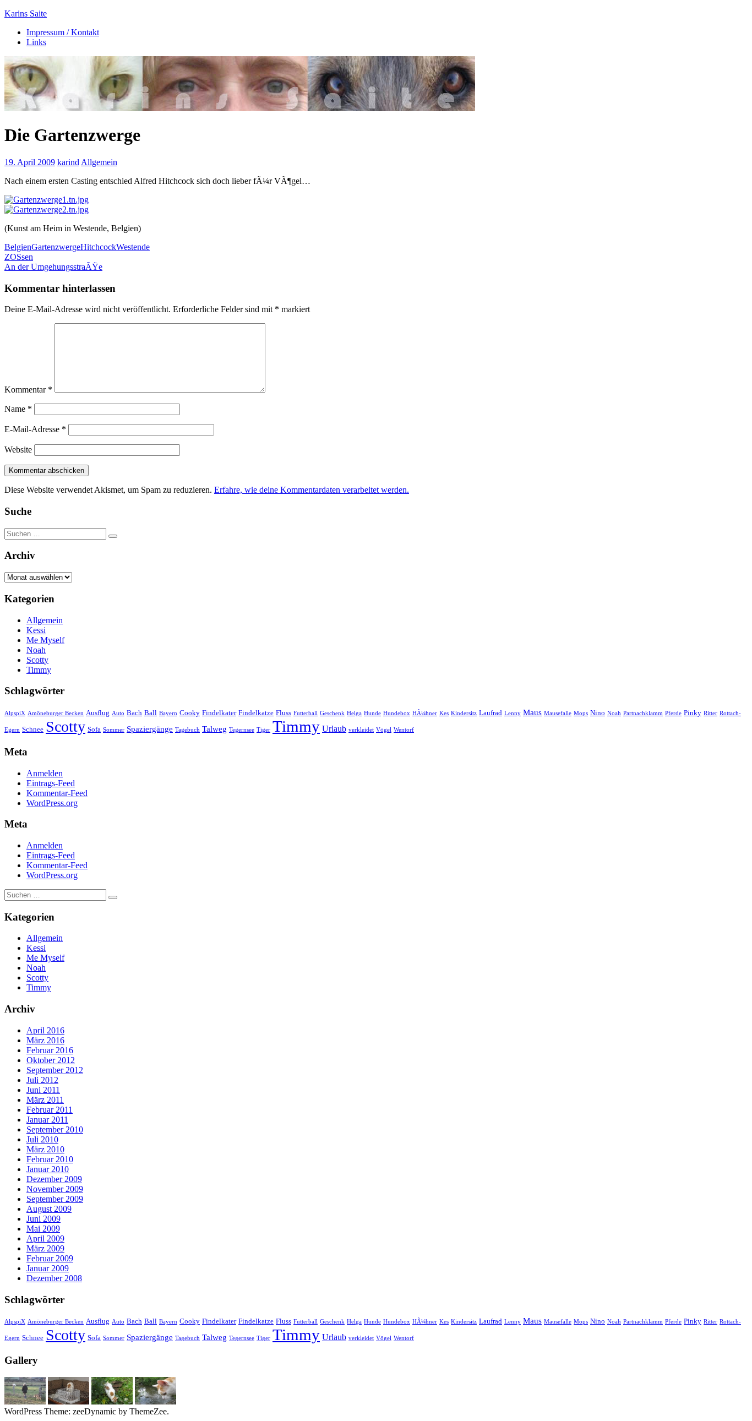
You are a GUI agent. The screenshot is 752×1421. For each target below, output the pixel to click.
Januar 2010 (47, 1169)
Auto (118, 713)
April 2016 (45, 1030)
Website (18, 449)
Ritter (710, 713)
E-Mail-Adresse (35, 429)
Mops (581, 713)
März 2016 (45, 1040)
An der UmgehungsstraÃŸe (53, 266)
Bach (134, 713)
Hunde (372, 713)
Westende (133, 247)
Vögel (383, 730)
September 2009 (54, 1199)
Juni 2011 (43, 1090)
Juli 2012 (42, 1080)
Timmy (38, 669)
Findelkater (219, 713)
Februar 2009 (49, 1258)
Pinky (692, 713)
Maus (532, 712)
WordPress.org (52, 803)
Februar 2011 (49, 1109)
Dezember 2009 (54, 1179)
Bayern (168, 713)
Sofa (94, 729)
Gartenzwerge (55, 247)
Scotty (37, 660)
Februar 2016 (49, 1050)
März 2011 (45, 1099)
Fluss (283, 713)
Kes (444, 713)
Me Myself (45, 640)
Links (36, 42)
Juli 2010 (42, 1139)
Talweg (214, 729)
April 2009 (45, 1238)
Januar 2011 (47, 1119)
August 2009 (49, 1208)
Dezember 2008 (54, 1278)
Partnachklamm (643, 713)
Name (18, 408)
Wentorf (404, 730)
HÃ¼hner (424, 713)
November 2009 (54, 1189)
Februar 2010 (49, 1159)
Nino (597, 713)
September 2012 (54, 1070)
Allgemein (99, 162)
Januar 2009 (47, 1268)
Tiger (263, 730)
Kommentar (28, 389)
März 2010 (45, 1149)
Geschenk (332, 713)
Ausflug (98, 713)
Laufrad (490, 713)
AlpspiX (14, 713)
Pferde (673, 713)
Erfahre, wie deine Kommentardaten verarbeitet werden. (311, 489)
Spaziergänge (150, 729)
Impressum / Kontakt (62, 32)
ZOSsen (18, 257)
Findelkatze (256, 713)
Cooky (189, 713)
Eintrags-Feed (50, 783)
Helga (354, 713)
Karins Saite (25, 13)
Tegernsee (241, 730)
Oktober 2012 (50, 1060)
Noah (36, 650)
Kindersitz (464, 713)
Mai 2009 (43, 1228)
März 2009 (45, 1248)
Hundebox (396, 713)
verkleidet (361, 730)
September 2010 (54, 1129)
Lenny (512, 713)
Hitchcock (98, 247)
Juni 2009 (43, 1218)
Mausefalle (557, 713)
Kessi (36, 630)
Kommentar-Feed (57, 793)
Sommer (113, 730)
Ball (150, 713)
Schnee (32, 729)
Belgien (17, 247)
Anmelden (44, 773)
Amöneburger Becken (56, 713)
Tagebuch (187, 730)
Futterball (305, 713)
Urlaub (334, 728)
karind (68, 162)
